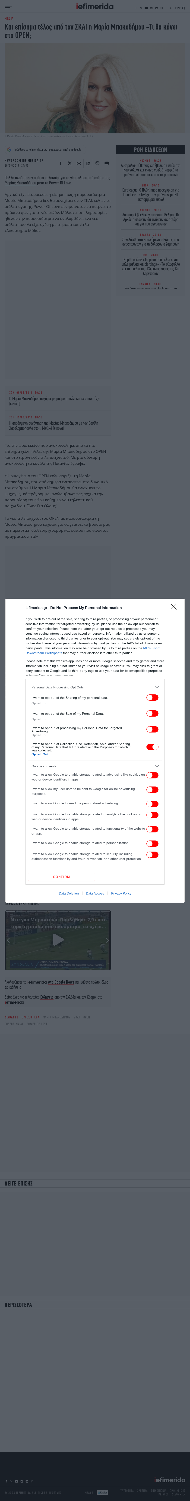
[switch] (152, 697)
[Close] (175, 608)
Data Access (95, 893)
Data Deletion (69, 893)
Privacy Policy (121, 893)
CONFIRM (61, 877)
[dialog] (95, 750)
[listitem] (95, 687)
